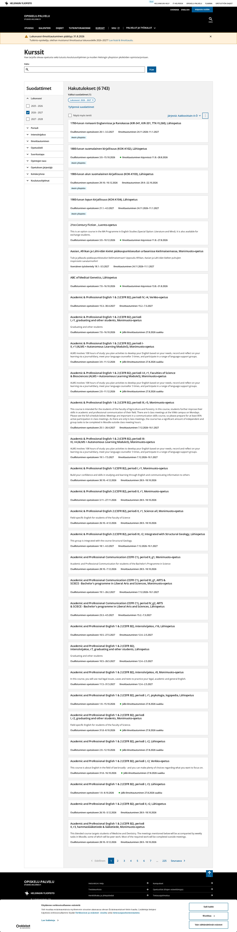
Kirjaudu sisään (202, 9)
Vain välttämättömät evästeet (208, 925)
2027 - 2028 (37, 119)
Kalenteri (45, 28)
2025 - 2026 (37, 105)
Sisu (116, 28)
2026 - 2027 (37, 112)
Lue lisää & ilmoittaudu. (121, 40)
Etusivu (29, 28)
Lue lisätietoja (48, 920)
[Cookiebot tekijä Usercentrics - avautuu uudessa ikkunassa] (23, 927)
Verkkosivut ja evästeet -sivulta (91, 913)
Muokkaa (207, 916)
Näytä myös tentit (82, 115)
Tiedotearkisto (94, 889)
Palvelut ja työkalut (139, 27)
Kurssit (100, 28)
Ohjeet (60, 28)
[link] (111, 861)
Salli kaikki (209, 907)
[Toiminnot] (205, 116)
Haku (26, 64)
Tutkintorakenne (80, 28)
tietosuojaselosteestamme (126, 913)
